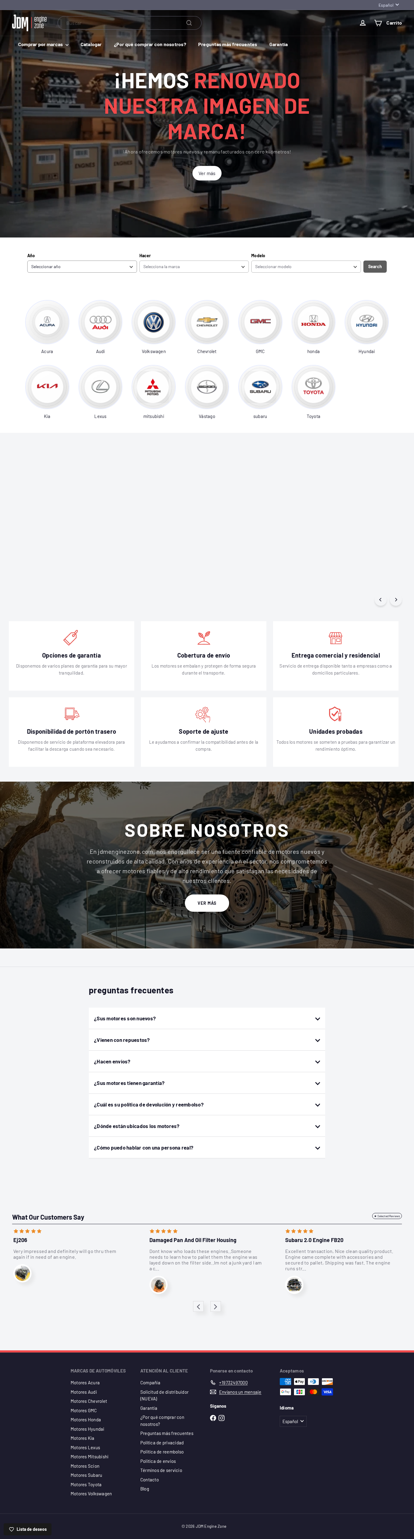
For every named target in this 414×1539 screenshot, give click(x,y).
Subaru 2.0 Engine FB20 (314, 1240)
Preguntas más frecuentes (227, 44)
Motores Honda (86, 1419)
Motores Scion (85, 1466)
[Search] (189, 23)
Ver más (207, 903)
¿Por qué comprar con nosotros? (150, 44)
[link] (47, 327)
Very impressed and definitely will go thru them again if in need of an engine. (64, 1254)
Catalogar (91, 44)
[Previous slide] (198, 1306)
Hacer (145, 255)
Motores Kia (83, 1438)
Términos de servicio (161, 1470)
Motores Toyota (86, 1484)
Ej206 (20, 1240)
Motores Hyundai (88, 1429)
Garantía (278, 44)
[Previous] (381, 600)
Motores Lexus (85, 1447)
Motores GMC (84, 1410)
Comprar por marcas (41, 44)
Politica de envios (158, 1461)
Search (375, 266)
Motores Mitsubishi (90, 1456)
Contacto (149, 1479)
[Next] (396, 600)
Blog (144, 1488)
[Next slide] (215, 1306)
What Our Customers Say (48, 1217)
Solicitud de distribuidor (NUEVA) (164, 1395)
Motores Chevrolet (89, 1401)
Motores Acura (85, 1382)
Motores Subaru (86, 1475)
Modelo (258, 255)
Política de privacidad (162, 1442)
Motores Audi (84, 1392)
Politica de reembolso (162, 1451)
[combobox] (130, 23)
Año (31, 255)
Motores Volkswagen (91, 1493)
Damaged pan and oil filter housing (192, 1240)
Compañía (150, 1382)
